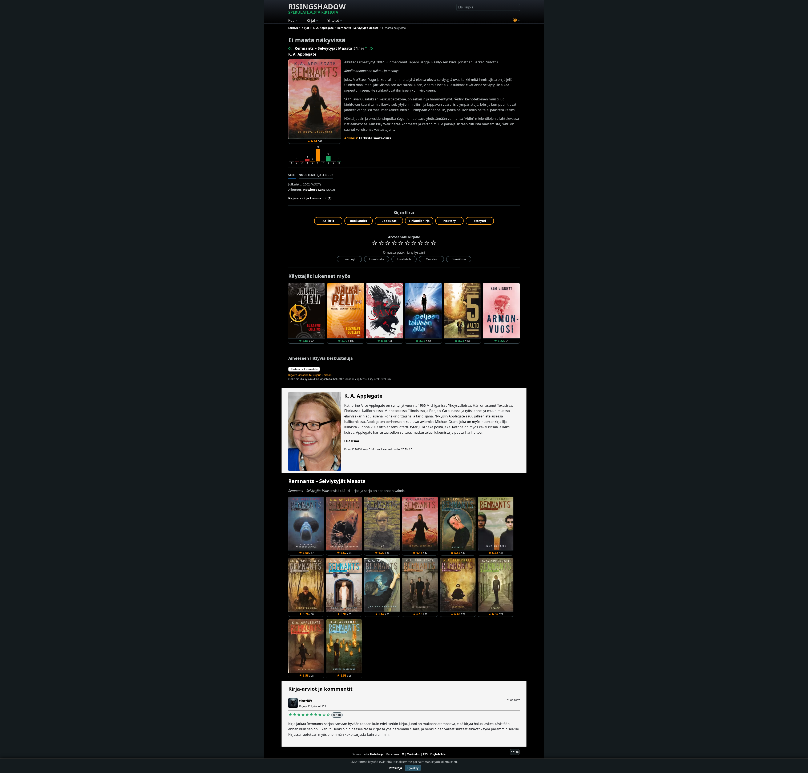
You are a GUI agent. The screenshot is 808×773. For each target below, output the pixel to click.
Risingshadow (317, 8)
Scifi (292, 175)
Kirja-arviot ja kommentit (320, 688)
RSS (425, 754)
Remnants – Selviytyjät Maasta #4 (326, 48)
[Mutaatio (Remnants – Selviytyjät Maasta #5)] (370, 48)
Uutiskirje (377, 754)
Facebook (392, 754)
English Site (438, 754)
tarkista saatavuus (375, 138)
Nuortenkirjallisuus (316, 175)
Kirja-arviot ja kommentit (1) (309, 198)
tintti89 (305, 700)
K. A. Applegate (302, 54)
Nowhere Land (314, 190)
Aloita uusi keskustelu (304, 369)
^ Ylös (514, 752)
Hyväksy (413, 768)
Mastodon (413, 754)
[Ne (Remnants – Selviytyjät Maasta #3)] (290, 48)
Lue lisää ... (353, 441)
